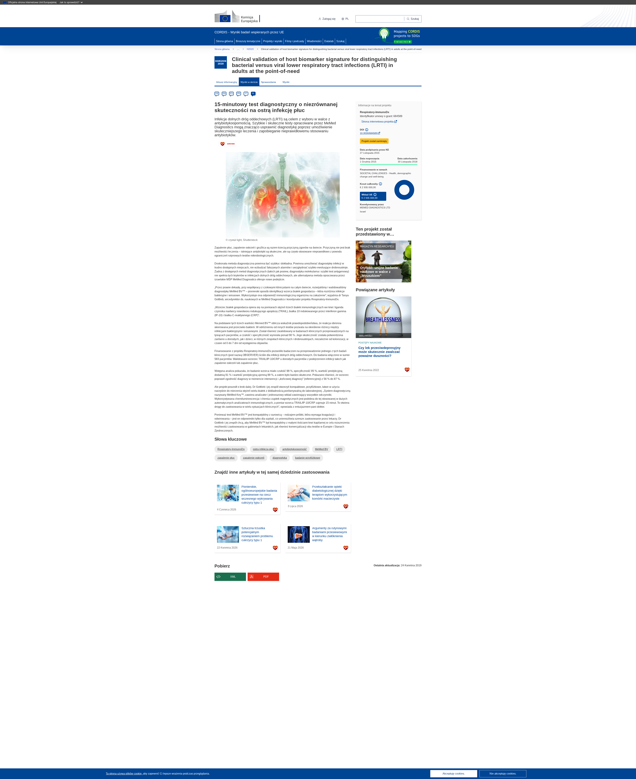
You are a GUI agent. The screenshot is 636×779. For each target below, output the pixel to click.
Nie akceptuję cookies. (503, 773)
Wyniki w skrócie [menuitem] (249, 82)
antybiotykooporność (294, 449)
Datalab (329, 41)
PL (253, 93)
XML (233, 576)
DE (216, 93)
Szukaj (340, 41)
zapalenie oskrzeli (253, 457)
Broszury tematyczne (248, 41)
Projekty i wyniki (272, 41)
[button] (345, 19)
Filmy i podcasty (294, 41)
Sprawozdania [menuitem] (268, 82)
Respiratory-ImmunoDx (231, 449)
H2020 (250, 49)
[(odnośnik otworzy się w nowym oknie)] (241, 16)
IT (246, 93)
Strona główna (224, 41)
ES (231, 93)
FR (238, 93)
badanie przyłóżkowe (307, 457)
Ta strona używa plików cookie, (124, 773)
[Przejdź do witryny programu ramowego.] (220, 62)
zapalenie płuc (226, 457)
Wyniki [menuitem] (286, 82)
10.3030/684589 (368, 133)
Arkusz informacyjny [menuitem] (226, 82)
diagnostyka (280, 457)
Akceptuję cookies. (454, 773)
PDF (266, 576)
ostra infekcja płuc (263, 449)
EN (224, 93)
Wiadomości (314, 41)
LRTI (339, 449)
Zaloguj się (329, 18)
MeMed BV (321, 449)
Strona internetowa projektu (377, 122)
